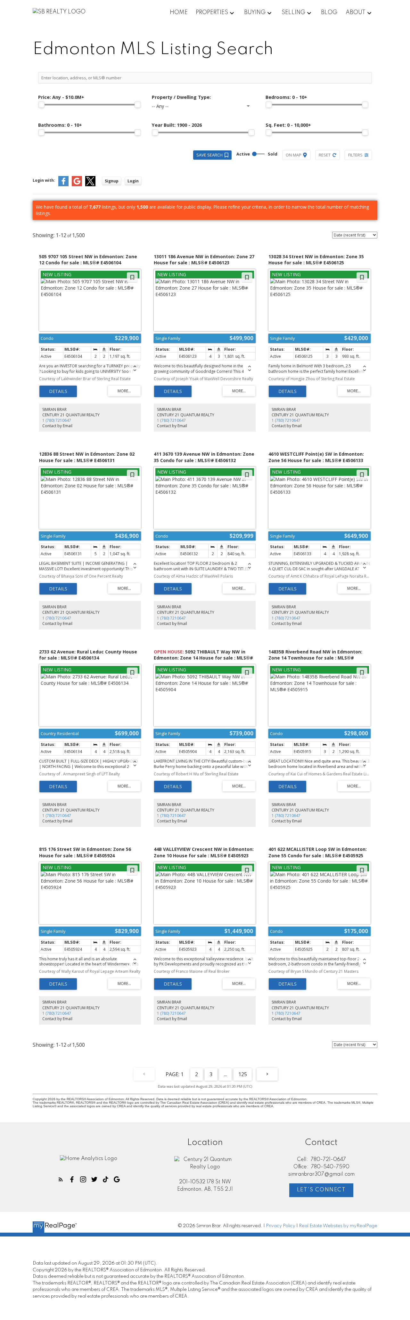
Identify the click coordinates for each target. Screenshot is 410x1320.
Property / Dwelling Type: (181, 97)
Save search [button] (209, 155)
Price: (61, 97)
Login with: (44, 180)
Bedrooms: (286, 97)
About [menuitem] (355, 12)
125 (242, 1074)
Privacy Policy (280, 1226)
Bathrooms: (60, 125)
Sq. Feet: (288, 125)
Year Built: (177, 125)
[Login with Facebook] (63, 185)
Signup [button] (112, 181)
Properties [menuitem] (212, 12)
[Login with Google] (77, 185)
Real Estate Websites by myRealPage (338, 1226)
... (225, 1074)
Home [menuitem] (179, 12)
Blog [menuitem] (329, 12)
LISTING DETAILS (58, 391)
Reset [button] (325, 155)
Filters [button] (355, 155)
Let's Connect (321, 1190)
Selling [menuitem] (293, 12)
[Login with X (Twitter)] (90, 185)
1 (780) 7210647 (56, 420)
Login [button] (133, 181)
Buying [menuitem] (255, 12)
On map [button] (293, 155)
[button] (61, 1179)
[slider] (41, 104)
